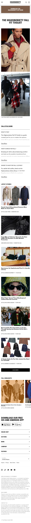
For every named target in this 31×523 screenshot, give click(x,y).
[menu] (2, 2)
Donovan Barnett (10, 272)
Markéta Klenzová (10, 363)
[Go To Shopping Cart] (29, 2)
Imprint (2, 462)
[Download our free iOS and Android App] (6, 424)
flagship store (5, 173)
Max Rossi (10, 243)
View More (4, 143)
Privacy (7, 462)
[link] (15, 199)
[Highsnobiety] (15, 2)
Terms (17, 462)
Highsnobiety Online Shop (9, 171)
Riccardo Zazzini (9, 302)
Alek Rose (7, 211)
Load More (16, 370)
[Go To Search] (26, 2)
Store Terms (12, 462)
